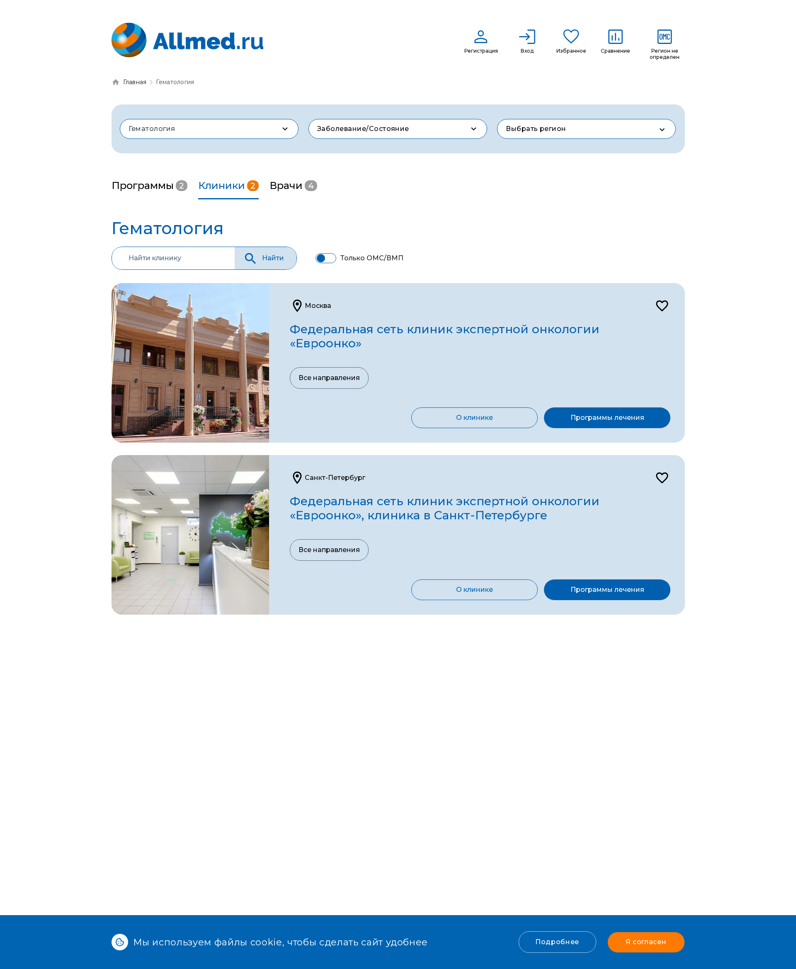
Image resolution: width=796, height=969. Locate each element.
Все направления (329, 378)
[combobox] (209, 129)
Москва (318, 306)
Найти (273, 258)
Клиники (226, 185)
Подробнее (557, 942)
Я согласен (646, 942)
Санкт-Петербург (335, 478)
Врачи (291, 185)
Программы (148, 185)
